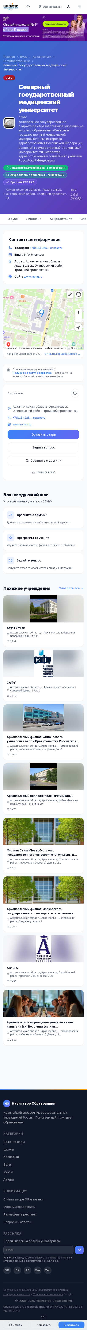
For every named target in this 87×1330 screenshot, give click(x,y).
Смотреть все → (71, 588)
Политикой (52, 1260)
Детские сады (14, 1142)
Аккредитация (61, 219)
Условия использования (48, 1294)
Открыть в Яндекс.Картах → (62, 353)
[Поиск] (28, 7)
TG (28, 1270)
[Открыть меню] (79, 7)
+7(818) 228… (46, 248)
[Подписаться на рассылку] (79, 1250)
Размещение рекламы (19, 1214)
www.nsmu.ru (33, 276)
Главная (9, 56)
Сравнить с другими (46, 460)
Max (37, 1270)
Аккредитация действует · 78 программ (37, 175)
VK (7, 1270)
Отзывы (17, 1324)
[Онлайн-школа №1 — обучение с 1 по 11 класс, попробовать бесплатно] (43, 27)
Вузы (23, 56)
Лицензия (33, 219)
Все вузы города (76, 194)
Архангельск (42, 56)
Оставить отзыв (43, 434)
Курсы (8, 1172)
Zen (47, 1270)
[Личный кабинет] (68, 7)
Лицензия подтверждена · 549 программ (37, 167)
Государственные (16, 61)
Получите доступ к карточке (32, 372)
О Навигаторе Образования (23, 1199)
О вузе (13, 219)
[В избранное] (75, 393)
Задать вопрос (43, 447)
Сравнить (45, 1324)
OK (17, 1270)
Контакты (73, 1324)
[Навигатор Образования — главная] (10, 7)
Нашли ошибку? (45, 472)
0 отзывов (15, 393)
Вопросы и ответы (17, 1222)
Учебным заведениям (19, 1207)
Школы (8, 1149)
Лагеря (8, 1179)
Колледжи (11, 1157)
